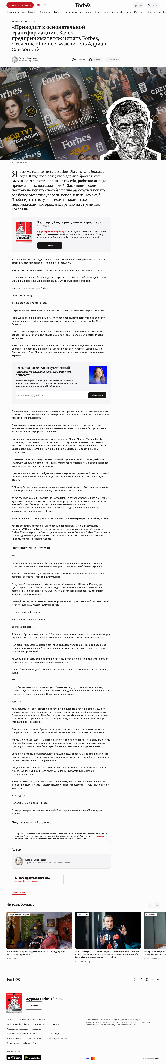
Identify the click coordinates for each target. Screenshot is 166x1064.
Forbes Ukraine (19, 893)
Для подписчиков (16, 12)
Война (98, 12)
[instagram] (147, 979)
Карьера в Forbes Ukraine (18, 1024)
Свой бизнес (85, 12)
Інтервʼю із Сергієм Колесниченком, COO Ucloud (107, 954)
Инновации (70, 12)
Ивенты (55, 1024)
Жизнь (114, 12)
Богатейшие (154, 12)
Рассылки (36, 1029)
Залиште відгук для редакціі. (26, 881)
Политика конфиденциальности (22, 1033)
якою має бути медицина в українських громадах (36, 953)
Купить (34, 1005)
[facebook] (141, 979)
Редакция (55, 1033)
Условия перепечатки (17, 1029)
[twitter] (135, 979)
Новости (32, 12)
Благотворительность (56, 1038)
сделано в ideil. (151, 1058)
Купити (50, 245)
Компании (45, 12)
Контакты (11, 1020)
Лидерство (126, 12)
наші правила (97, 836)
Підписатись (97, 395)
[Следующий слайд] (157, 905)
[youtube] (158, 979)
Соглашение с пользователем (34, 1020)
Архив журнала (13, 1038)
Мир (106, 12)
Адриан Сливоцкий (28, 58)
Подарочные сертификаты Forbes (22, 1043)
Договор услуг (40, 1024)
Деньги (57, 12)
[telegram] (152, 979)
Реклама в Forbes (33, 1038)
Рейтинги (139, 12)
